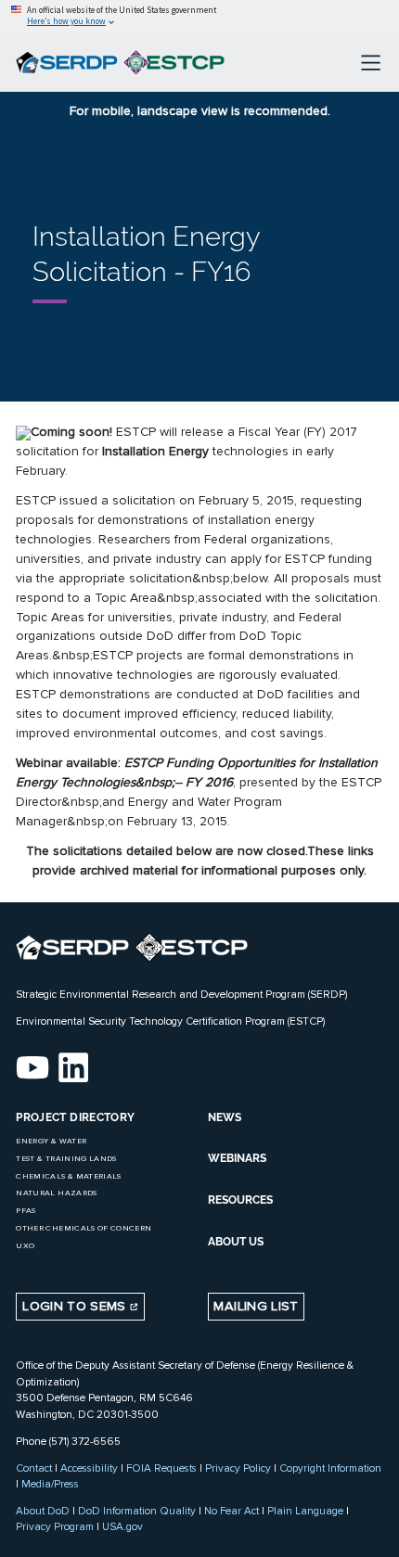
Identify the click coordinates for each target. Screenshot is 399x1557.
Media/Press (50, 1483)
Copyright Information (330, 1467)
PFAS (25, 1211)
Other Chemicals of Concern (83, 1228)
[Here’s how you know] (199, 16)
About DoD (43, 1510)
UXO (25, 1246)
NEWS (224, 1117)
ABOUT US (236, 1241)
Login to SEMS (76, 1306)
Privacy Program (55, 1526)
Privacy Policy (238, 1467)
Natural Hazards (56, 1193)
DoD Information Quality (137, 1510)
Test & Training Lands (66, 1159)
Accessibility (89, 1467)
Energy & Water (51, 1141)
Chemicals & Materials (68, 1176)
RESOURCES (240, 1199)
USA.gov (122, 1526)
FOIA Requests (161, 1467)
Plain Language (305, 1510)
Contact (34, 1467)
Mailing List (255, 1306)
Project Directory (75, 1117)
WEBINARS (237, 1158)
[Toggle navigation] (370, 62)
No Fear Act (231, 1510)
